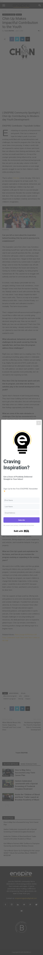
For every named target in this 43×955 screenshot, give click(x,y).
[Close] (38, 423)
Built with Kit (21, 531)
